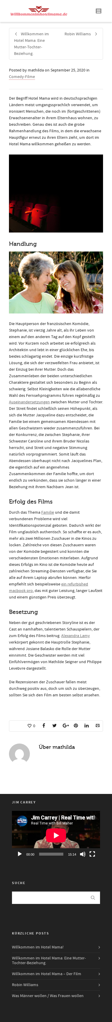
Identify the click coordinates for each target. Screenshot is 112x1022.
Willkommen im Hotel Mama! (38, 947)
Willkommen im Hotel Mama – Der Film (46, 974)
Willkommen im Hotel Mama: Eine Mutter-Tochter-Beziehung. (49, 961)
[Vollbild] (92, 854)
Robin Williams (25, 985)
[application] (56, 835)
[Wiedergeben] (20, 854)
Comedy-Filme (22, 76)
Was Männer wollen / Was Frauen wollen (48, 996)
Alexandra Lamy (75, 636)
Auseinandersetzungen (29, 402)
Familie (47, 512)
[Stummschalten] (83, 854)
